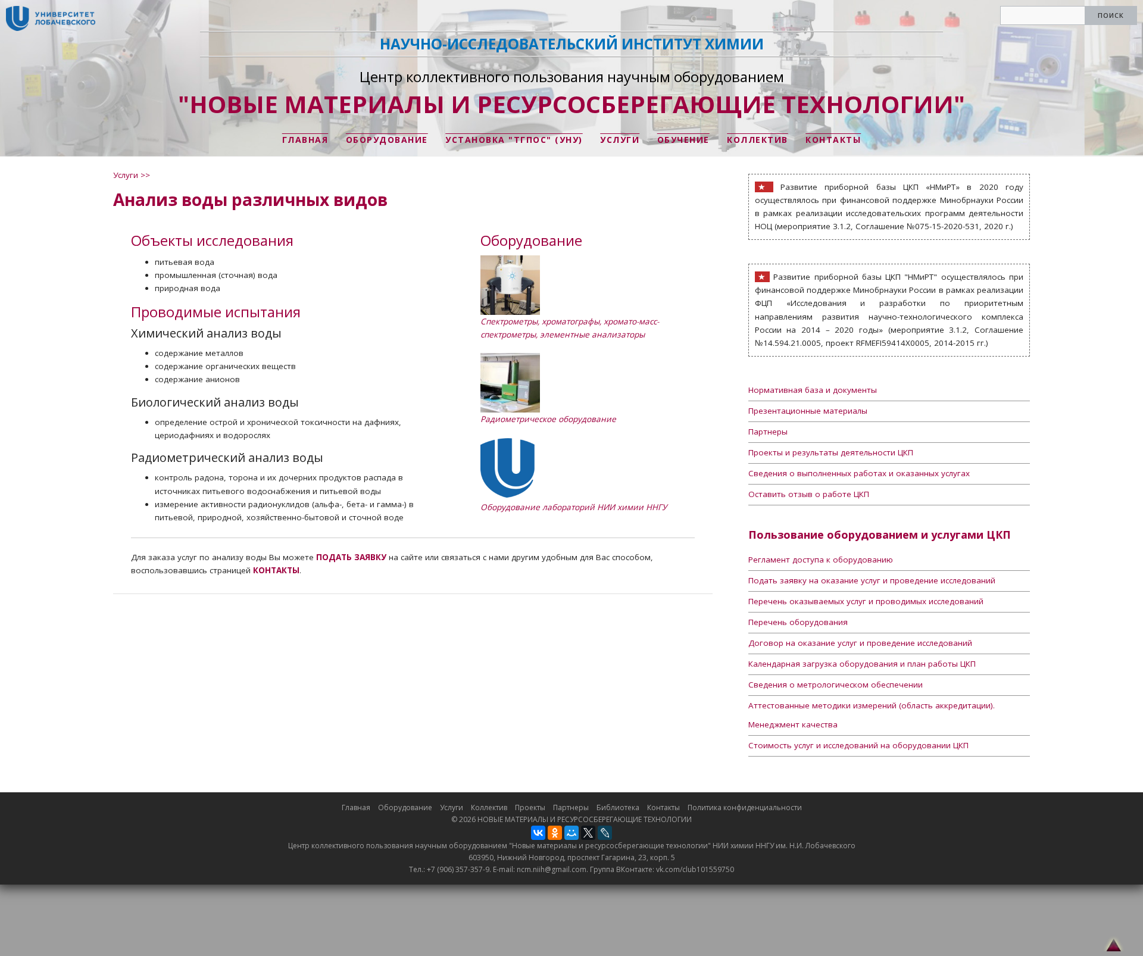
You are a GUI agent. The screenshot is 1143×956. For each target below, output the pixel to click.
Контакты (833, 139)
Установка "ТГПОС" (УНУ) (514, 139)
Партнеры (768, 431)
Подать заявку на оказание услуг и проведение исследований (871, 580)
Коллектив (757, 139)
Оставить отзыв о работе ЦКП (808, 494)
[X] (588, 833)
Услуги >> (131, 175)
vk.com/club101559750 (695, 869)
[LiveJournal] (605, 833)
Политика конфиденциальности (745, 807)
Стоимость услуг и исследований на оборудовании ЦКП (858, 745)
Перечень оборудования (798, 622)
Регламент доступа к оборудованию (820, 559)
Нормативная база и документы (812, 390)
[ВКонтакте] (538, 833)
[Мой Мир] (571, 833)
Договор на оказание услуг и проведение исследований (860, 643)
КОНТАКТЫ (276, 570)
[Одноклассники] (555, 833)
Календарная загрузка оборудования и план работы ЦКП (862, 663)
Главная (305, 139)
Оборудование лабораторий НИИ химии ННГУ (573, 507)
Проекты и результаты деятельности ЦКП (830, 452)
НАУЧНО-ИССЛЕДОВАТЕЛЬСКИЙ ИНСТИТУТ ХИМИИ (572, 44)
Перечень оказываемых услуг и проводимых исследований (865, 601)
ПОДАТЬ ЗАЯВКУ (351, 557)
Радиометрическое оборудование (548, 419)
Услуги (619, 139)
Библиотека (618, 807)
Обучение (683, 139)
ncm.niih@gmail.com (551, 869)
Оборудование (387, 139)
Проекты (530, 807)
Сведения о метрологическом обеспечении (835, 684)
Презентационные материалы (807, 410)
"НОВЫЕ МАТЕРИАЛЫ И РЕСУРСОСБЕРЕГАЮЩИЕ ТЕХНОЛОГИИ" (571, 104)
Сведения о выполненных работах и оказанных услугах (859, 473)
